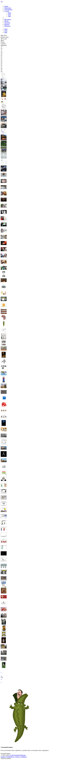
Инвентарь (7, 8)
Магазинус (7, 19)
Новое (6, 6)
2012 (9, 14)
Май (9, 16)
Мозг (9, 13)
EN (2, 1)
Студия (6, 11)
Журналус (7, 26)
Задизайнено (8, 9)
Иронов (6, 24)
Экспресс (7, 22)
